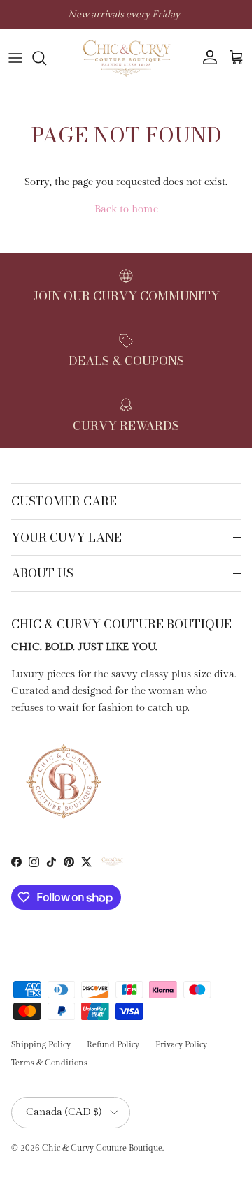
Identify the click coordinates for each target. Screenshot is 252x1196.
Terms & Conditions (49, 1063)
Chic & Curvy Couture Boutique (102, 1148)
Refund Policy (113, 1044)
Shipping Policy (41, 1044)
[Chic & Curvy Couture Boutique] (126, 58)
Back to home (126, 209)
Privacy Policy (181, 1044)
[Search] (46, 58)
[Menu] (15, 58)
